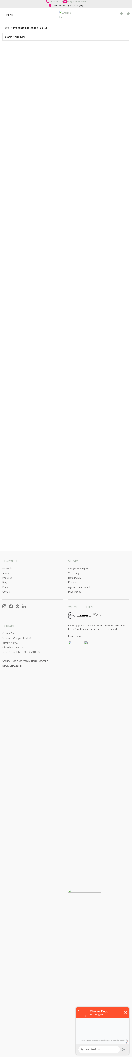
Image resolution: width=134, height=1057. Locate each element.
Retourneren (74, 577)
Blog (4, 582)
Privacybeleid (75, 591)
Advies (5, 573)
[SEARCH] (125, 37)
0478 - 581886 (13, 652)
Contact (6, 591)
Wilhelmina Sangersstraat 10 (16, 638)
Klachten (72, 582)
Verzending (73, 573)
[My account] (114, 15)
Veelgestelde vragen (78, 568)
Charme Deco (9, 633)
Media (5, 587)
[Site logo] (65, 14)
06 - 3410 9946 (32, 652)
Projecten (7, 577)
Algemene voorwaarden (80, 587)
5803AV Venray (10, 642)
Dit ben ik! (7, 568)
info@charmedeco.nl (76, 1)
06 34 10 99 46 (56, 1)
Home (5, 27)
